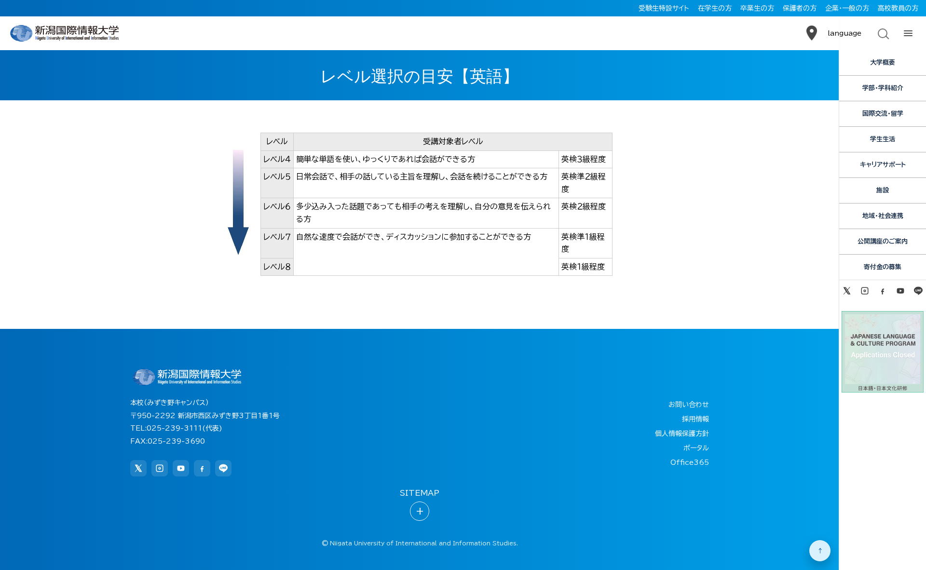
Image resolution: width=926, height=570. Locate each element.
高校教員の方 (898, 8)
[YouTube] (900, 291)
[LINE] (918, 291)
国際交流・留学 (882, 113)
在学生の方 (715, 8)
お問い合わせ (688, 404)
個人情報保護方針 (682, 433)
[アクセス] (811, 33)
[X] (846, 291)
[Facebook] (882, 291)
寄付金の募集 (882, 267)
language (844, 33)
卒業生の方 (757, 8)
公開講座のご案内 (883, 241)
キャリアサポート (883, 165)
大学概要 (882, 62)
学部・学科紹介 (882, 88)
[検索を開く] (882, 33)
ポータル (696, 448)
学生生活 (882, 139)
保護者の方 (800, 8)
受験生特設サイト (664, 8)
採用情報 (695, 419)
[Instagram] (864, 291)
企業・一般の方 (847, 8)
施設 (882, 190)
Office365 (689, 462)
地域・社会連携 (882, 216)
